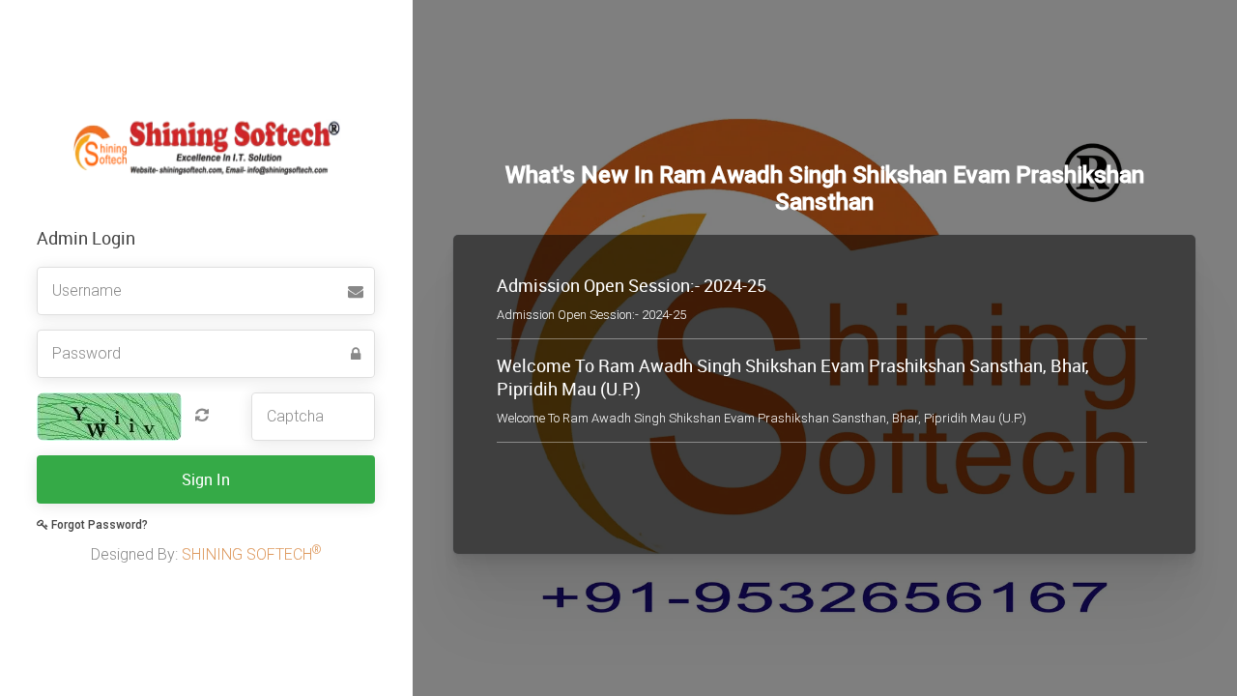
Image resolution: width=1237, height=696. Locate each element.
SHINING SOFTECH (252, 554)
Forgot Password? (98, 525)
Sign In (206, 479)
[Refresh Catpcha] (197, 414)
